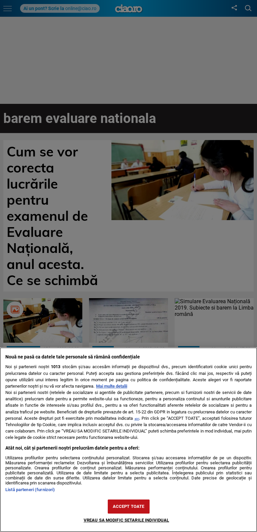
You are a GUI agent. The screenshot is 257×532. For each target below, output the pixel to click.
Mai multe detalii (111, 386)
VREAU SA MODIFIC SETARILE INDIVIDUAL (126, 520)
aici (137, 418)
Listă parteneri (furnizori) (30, 489)
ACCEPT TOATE (129, 506)
